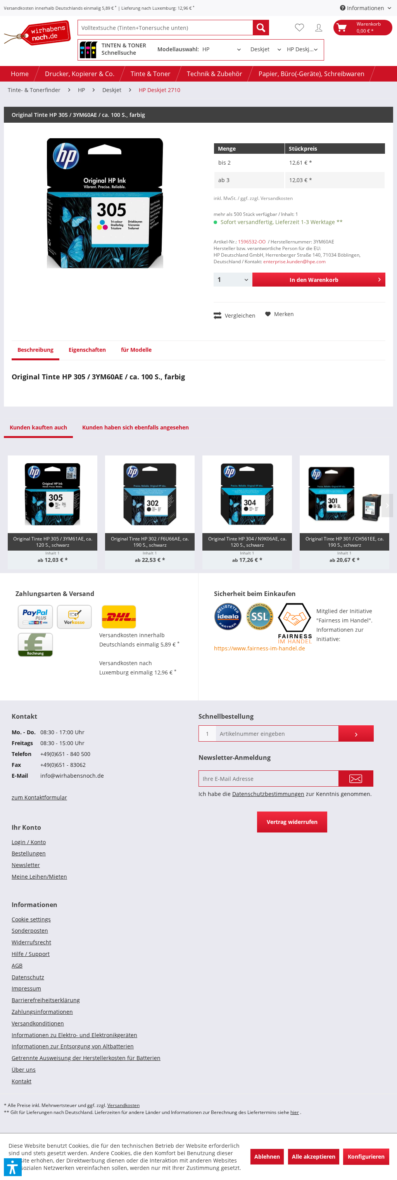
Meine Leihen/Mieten (39, 876)
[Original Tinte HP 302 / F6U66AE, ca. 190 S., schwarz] (150, 494)
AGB (17, 965)
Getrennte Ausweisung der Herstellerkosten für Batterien (86, 1058)
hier (294, 1112)
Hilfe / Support (31, 954)
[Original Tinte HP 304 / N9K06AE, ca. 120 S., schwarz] (247, 494)
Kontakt (21, 1081)
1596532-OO (252, 241)
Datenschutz (28, 977)
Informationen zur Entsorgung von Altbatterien (73, 1046)
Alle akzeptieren (313, 1156)
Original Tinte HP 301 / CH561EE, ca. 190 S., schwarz (345, 541)
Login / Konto (29, 842)
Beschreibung (35, 349)
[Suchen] (261, 27)
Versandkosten (123, 1105)
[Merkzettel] (301, 27)
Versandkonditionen (38, 1023)
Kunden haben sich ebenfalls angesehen (135, 427)
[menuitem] (173, 27)
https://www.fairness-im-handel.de (259, 648)
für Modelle (136, 349)
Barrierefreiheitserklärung (46, 1000)
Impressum (26, 988)
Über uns (24, 1069)
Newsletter (26, 865)
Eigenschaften (87, 349)
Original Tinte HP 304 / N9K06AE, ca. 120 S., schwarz (247, 541)
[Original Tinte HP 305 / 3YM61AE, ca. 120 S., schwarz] (52, 494)
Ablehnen (267, 1156)
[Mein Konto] (320, 27)
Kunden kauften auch (38, 427)
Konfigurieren (366, 1156)
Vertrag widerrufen (292, 821)
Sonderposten (30, 930)
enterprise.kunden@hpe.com (294, 261)
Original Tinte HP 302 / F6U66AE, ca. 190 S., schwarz (150, 541)
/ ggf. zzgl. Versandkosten (265, 198)
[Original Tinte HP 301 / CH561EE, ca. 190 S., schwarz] (344, 494)
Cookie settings (31, 919)
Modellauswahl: (178, 49)
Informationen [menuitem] (365, 8)
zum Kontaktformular (39, 797)
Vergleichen (239, 315)
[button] (13, 1167)
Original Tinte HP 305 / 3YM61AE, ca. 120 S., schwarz (52, 541)
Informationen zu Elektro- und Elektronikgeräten (74, 1035)
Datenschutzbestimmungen (268, 794)
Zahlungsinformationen (42, 1011)
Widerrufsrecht (31, 942)
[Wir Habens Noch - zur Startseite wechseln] (41, 34)
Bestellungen (29, 853)
